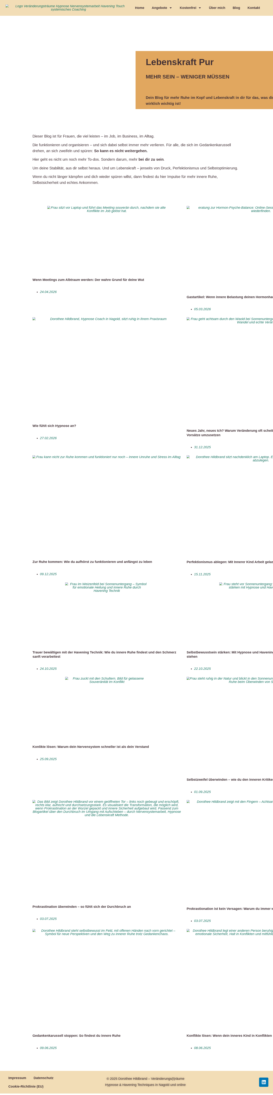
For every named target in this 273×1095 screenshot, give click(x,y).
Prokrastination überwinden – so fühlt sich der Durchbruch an (81, 907)
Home (139, 8)
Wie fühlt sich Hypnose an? (54, 426)
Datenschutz (43, 1078)
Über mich (217, 8)
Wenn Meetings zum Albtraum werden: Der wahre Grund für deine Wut (88, 280)
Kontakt (254, 8)
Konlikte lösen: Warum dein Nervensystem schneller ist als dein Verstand (90, 747)
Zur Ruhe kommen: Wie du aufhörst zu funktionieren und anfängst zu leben (92, 562)
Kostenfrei (188, 8)
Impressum (17, 1078)
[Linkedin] (263, 1082)
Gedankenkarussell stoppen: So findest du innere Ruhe (76, 1035)
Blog (236, 8)
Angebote (159, 8)
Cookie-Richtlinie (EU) (25, 1086)
